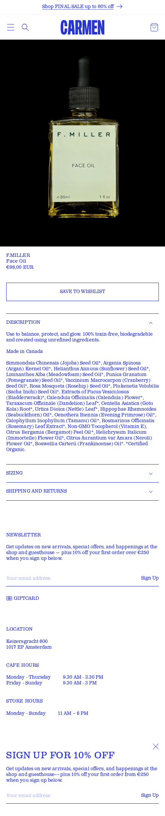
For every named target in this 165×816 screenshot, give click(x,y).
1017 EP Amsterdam (29, 647)
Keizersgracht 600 (27, 641)
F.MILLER (18, 255)
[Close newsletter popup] (156, 746)
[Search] (25, 27)
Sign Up (150, 795)
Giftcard (26, 598)
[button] (10, 27)
